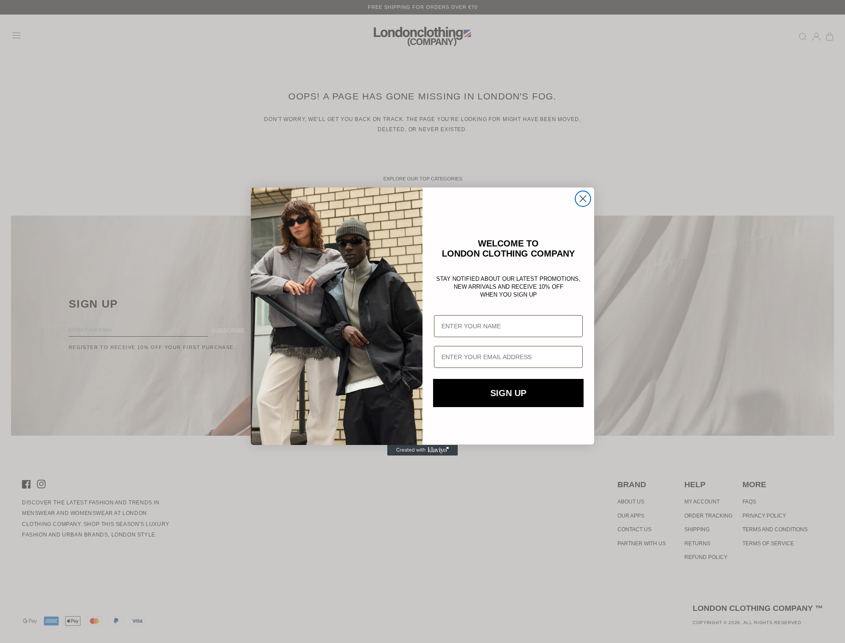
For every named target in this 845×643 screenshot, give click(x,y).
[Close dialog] (583, 198)
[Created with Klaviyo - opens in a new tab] (422, 450)
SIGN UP (508, 393)
